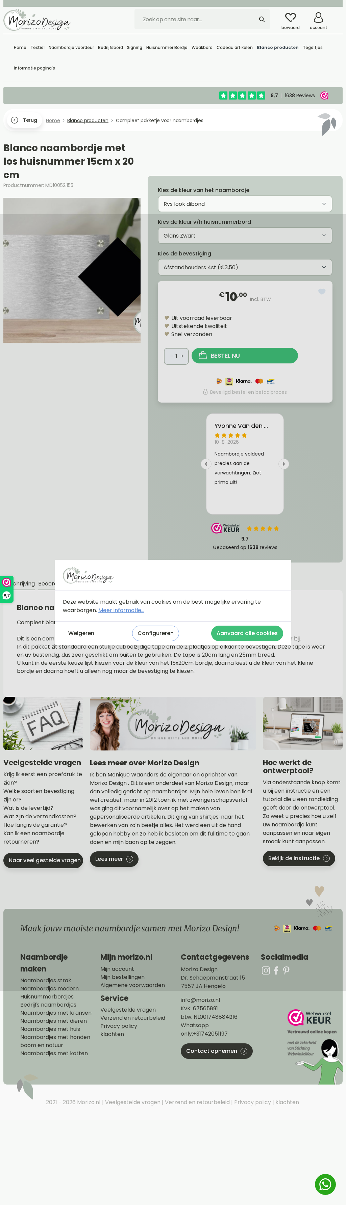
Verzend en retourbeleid (132, 1018)
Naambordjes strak (45, 980)
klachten (112, 1034)
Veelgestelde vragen (128, 1010)
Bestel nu (225, 355)
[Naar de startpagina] (37, 19)
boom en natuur (41, 1045)
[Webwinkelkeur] (314, 1047)
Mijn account (117, 969)
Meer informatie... (121, 610)
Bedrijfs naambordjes (48, 1005)
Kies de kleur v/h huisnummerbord (204, 222)
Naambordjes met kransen (56, 1013)
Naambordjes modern (49, 988)
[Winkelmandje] (337, 15)
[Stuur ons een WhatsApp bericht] (325, 1184)
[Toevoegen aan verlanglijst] (322, 292)
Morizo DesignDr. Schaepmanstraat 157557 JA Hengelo (213, 977)
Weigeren (81, 633)
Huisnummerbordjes (47, 996)
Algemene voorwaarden (132, 985)
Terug (30, 120)
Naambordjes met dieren (53, 1021)
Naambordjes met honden (55, 1037)
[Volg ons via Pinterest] (286, 970)
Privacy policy (118, 1026)
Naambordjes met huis (50, 1029)
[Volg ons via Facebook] (276, 970)
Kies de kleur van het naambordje (203, 190)
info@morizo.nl (200, 1000)
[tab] (19, 584)
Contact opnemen (211, 1051)
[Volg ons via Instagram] (266, 970)
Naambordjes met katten (54, 1053)
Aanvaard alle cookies (247, 633)
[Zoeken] (262, 19)
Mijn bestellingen (122, 977)
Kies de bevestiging (184, 253)
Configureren (156, 633)
